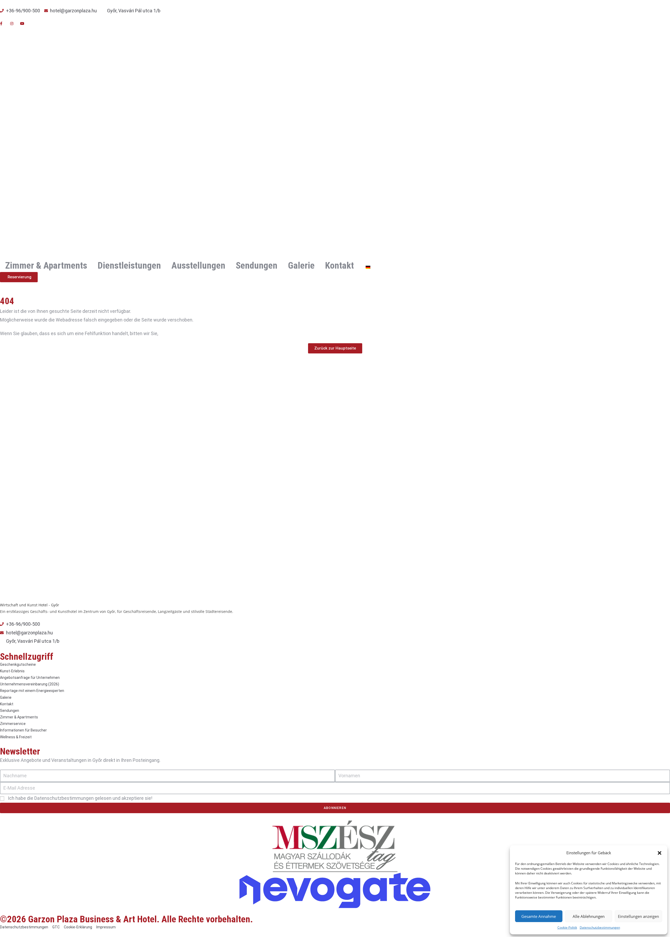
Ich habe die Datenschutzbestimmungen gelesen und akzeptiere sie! (80, 798)
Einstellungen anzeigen (638, 916)
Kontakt (339, 265)
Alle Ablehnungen (589, 916)
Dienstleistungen (129, 265)
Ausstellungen (198, 265)
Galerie (301, 265)
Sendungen (256, 265)
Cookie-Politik (567, 927)
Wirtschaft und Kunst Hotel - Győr (29, 604)
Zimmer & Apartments (46, 265)
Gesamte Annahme (538, 916)
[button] (659, 853)
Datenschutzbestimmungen (600, 927)
